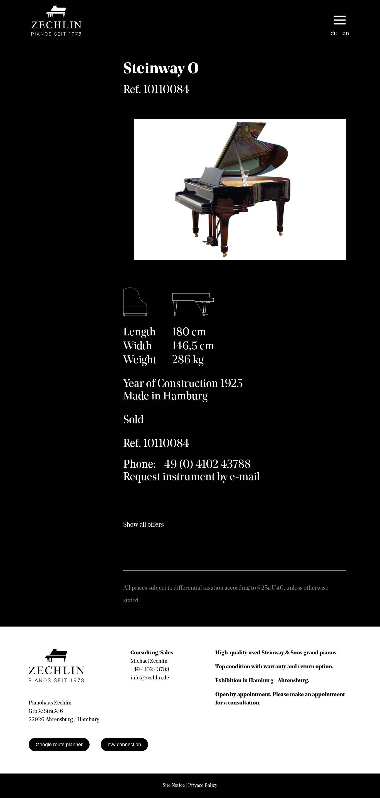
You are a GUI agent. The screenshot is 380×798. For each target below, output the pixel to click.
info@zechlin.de (149, 678)
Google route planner (59, 744)
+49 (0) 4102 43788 (204, 464)
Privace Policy (202, 785)
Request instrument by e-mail (191, 477)
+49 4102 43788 (149, 669)
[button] (340, 21)
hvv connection (124, 744)
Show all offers (143, 525)
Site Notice (174, 785)
